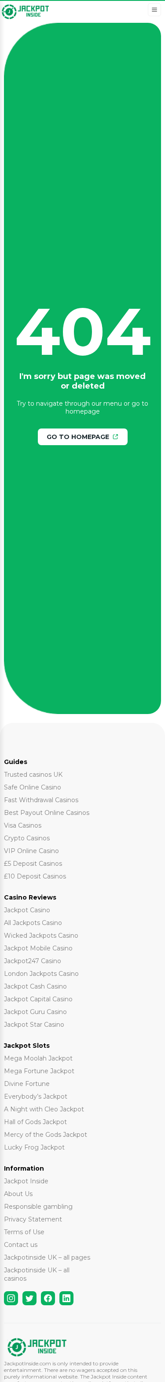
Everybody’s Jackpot (35, 1096)
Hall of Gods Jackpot (35, 1122)
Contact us (20, 1245)
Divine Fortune (27, 1084)
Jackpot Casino (27, 910)
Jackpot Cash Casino (35, 986)
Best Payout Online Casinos (46, 813)
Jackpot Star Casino (34, 1024)
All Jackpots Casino (33, 923)
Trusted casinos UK (33, 774)
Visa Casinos (22, 825)
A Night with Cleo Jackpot (44, 1109)
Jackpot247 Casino (32, 961)
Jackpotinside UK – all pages (47, 1257)
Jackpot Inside (26, 1181)
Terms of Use (24, 1232)
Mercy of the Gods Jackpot (45, 1135)
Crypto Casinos (27, 838)
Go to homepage (78, 437)
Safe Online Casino (32, 787)
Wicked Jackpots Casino (41, 935)
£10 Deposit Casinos (35, 876)
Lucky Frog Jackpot (34, 1147)
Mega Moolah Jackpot (38, 1058)
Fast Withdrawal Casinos (41, 800)
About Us (18, 1194)
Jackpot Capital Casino (38, 999)
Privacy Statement (33, 1219)
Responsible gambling (38, 1207)
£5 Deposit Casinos (33, 864)
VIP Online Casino (31, 851)
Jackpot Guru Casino (35, 1012)
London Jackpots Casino (41, 974)
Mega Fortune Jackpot (39, 1071)
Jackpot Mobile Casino (38, 948)
